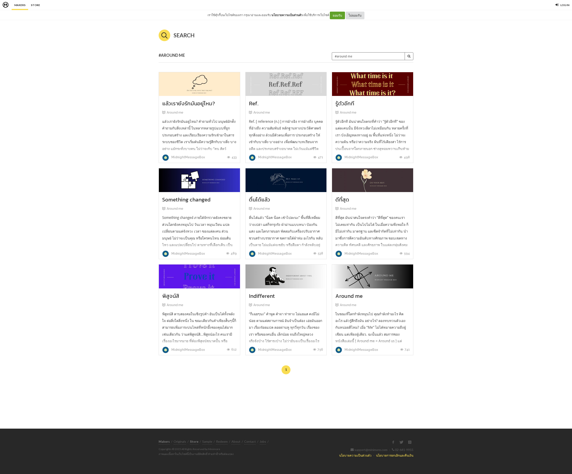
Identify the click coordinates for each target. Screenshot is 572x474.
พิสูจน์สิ (170, 296)
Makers (19, 5)
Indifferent (262, 296)
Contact (250, 441)
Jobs (263, 441)
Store (35, 5)
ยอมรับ (337, 15)
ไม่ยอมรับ (355, 15)
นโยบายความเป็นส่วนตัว (287, 15)
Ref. (254, 103)
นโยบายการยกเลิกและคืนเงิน (394, 455)
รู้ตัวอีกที (344, 103)
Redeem (222, 441)
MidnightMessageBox (188, 157)
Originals (180, 441)
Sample (207, 441)
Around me (175, 112)
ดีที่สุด (342, 199)
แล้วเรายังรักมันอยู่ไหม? (188, 103)
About (235, 441)
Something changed (186, 199)
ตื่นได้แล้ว (259, 199)
